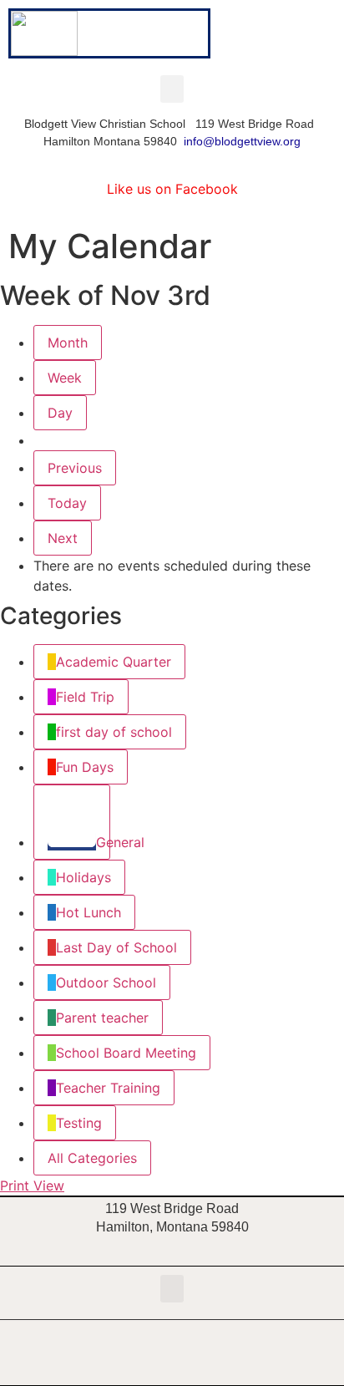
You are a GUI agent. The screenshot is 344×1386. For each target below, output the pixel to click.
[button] (172, 89)
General (103, 842)
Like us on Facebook (172, 188)
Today (67, 503)
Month (68, 342)
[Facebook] (172, 1352)
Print (32, 1185)
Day (60, 412)
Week (65, 377)
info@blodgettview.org (242, 141)
